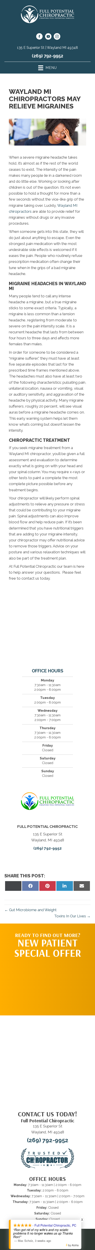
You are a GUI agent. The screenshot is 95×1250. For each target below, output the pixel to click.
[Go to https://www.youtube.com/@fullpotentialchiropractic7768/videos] (48, 37)
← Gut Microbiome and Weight (30, 910)
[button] (47, 984)
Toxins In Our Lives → (72, 916)
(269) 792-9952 (47, 56)
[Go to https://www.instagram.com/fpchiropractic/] (57, 37)
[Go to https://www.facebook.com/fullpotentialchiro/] (39, 37)
